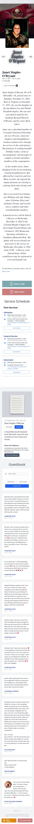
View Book (9, 427)
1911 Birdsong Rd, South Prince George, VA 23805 (17, 367)
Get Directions (16, 328)
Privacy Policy (12, 816)
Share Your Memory (12, 455)
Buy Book (19, 427)
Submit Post (17, 486)
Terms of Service (22, 816)
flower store (6, 271)
